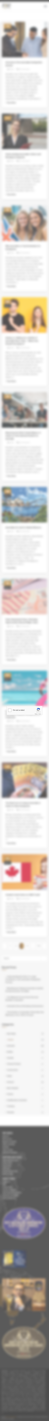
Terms (39, 714)
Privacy (36, 714)
